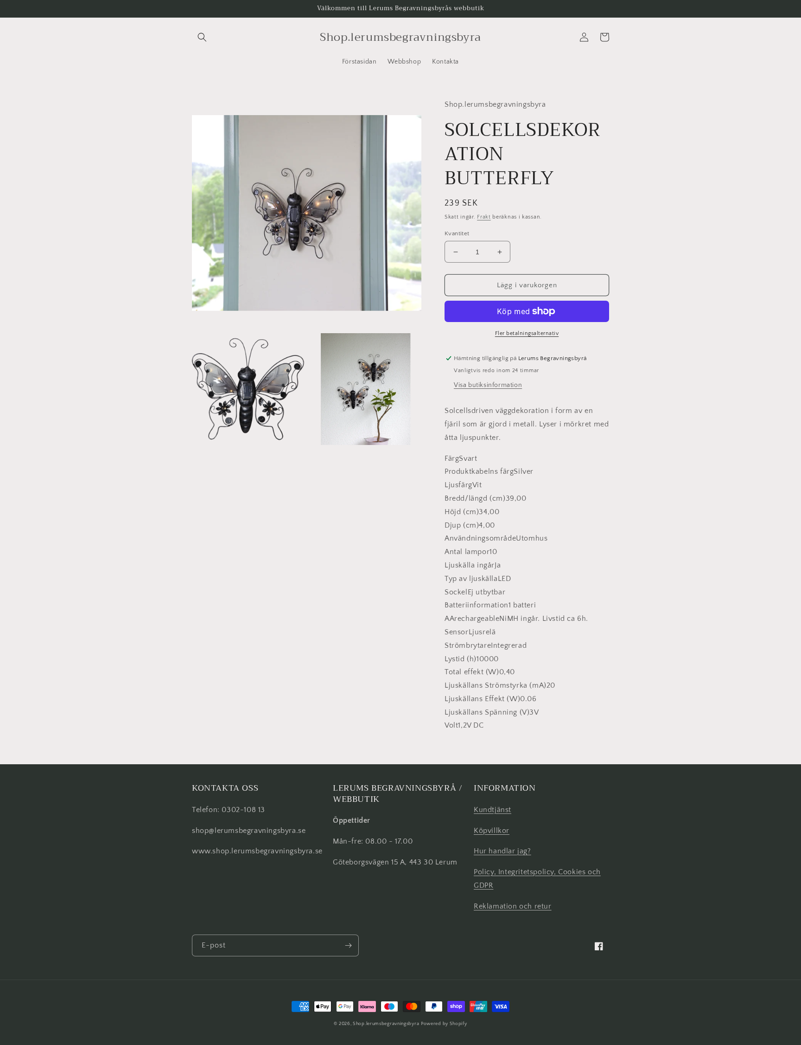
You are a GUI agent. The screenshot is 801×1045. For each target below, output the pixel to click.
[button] (202, 37)
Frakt (484, 217)
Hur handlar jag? (502, 851)
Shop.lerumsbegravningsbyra (386, 1023)
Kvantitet (457, 233)
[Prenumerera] (348, 945)
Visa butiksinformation (488, 385)
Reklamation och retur (513, 906)
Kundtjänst (492, 810)
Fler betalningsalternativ (527, 333)
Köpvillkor (491, 830)
